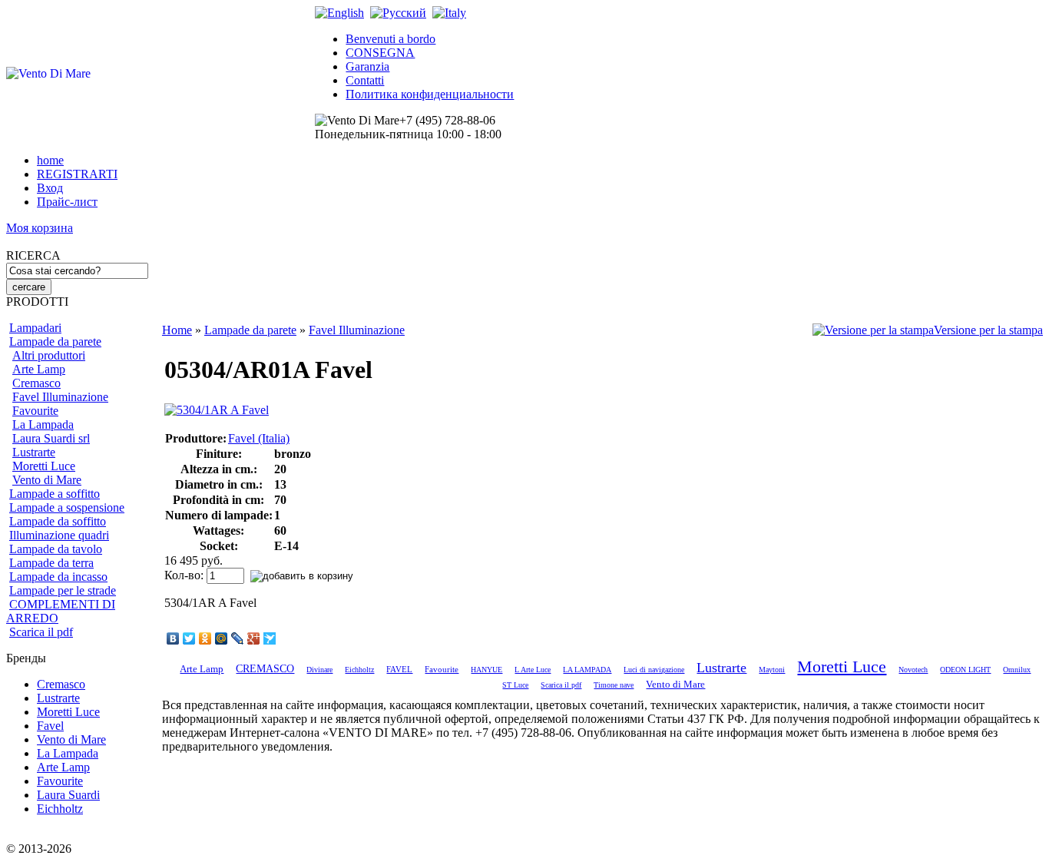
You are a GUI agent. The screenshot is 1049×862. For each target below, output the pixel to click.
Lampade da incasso (58, 576)
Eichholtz (60, 808)
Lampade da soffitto (57, 521)
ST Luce (515, 685)
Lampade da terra (51, 562)
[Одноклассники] (205, 638)
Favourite (35, 410)
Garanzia (367, 66)
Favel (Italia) (259, 438)
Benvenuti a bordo (390, 38)
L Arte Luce (533, 669)
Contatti (365, 80)
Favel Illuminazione (60, 396)
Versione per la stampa (988, 330)
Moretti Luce (43, 465)
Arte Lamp (38, 369)
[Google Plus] (254, 638)
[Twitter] (189, 638)
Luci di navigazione (654, 669)
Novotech (913, 669)
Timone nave (614, 685)
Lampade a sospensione (66, 507)
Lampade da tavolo (55, 548)
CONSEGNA (380, 52)
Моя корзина (39, 227)
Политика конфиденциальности (430, 94)
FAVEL (399, 669)
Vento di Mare (46, 479)
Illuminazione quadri (59, 535)
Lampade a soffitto (54, 493)
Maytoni (772, 669)
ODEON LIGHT (965, 669)
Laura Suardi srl (51, 438)
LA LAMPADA (587, 669)
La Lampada (43, 424)
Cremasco (36, 383)
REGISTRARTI (77, 174)
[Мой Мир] (221, 638)
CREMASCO (265, 669)
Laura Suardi (68, 794)
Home (177, 330)
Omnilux (1017, 669)
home (50, 160)
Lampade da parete (55, 341)
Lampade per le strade (62, 590)
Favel (50, 725)
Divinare (319, 669)
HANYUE (486, 669)
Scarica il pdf (41, 631)
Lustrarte (33, 452)
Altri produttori (48, 355)
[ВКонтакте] (173, 638)
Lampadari (35, 327)
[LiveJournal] (238, 638)
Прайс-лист (67, 201)
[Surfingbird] (270, 638)
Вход (50, 187)
